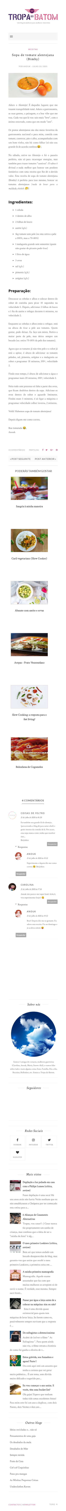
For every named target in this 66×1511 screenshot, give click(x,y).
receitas (33, 49)
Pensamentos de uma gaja (23, 1436)
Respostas (23, 847)
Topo (52, 1504)
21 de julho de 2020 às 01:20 (31, 817)
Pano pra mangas (18, 1474)
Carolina (27, 884)
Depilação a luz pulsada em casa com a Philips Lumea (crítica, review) (39, 1186)
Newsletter (28, 1504)
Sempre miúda (17, 1455)
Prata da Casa (16, 1461)
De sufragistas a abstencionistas (39, 1332)
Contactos (14, 1504)
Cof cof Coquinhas (19, 1467)
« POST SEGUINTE (20, 458)
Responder (52, 844)
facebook (17, 1145)
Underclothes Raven (20, 1486)
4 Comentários (16, 450)
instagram (33, 1145)
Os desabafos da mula (20, 1442)
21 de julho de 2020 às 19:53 (37, 916)
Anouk (31, 853)
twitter (49, 1145)
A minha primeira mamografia (38, 1271)
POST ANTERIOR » (45, 458)
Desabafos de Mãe (19, 1448)
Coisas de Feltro (33, 813)
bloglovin (17, 1157)
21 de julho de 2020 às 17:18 (31, 889)
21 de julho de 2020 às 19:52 (37, 858)
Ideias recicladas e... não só (23, 1429)
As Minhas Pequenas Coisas (24, 1480)
